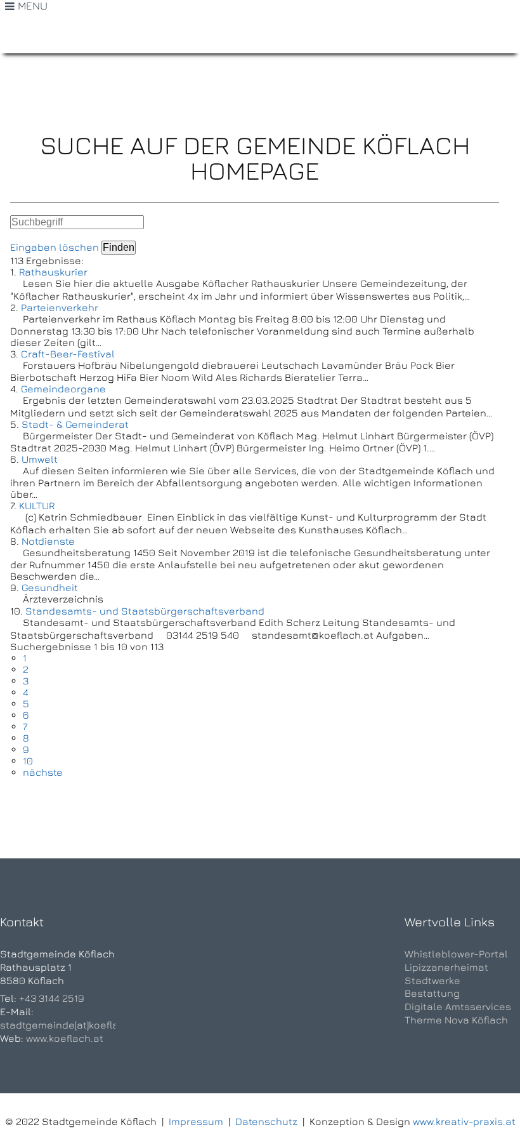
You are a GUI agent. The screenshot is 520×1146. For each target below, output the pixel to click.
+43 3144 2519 (51, 998)
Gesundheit (50, 587)
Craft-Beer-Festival (68, 353)
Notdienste (48, 541)
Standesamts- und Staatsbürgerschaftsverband (144, 610)
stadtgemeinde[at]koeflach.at (71, 1024)
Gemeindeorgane (63, 388)
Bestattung (432, 993)
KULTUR (37, 505)
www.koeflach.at (64, 1038)
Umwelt (40, 459)
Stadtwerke (432, 980)
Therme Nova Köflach (456, 1019)
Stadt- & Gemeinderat (75, 424)
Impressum (196, 1121)
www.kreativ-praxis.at (464, 1121)
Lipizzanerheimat (446, 967)
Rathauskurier (53, 271)
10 (28, 760)
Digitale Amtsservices (458, 1006)
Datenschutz (266, 1121)
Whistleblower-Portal (456, 953)
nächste (43, 772)
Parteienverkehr (59, 307)
